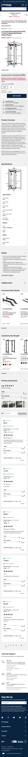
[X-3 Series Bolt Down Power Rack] (10, 346)
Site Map (20, 748)
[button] (22, 5)
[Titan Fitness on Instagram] (2, 718)
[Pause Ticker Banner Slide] (26, 15)
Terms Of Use (4, 746)
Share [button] (20, 457)
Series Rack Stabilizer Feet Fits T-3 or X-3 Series (9, 313)
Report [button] (17, 457)
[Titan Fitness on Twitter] (20, 718)
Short (4, 87)
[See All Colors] (12, 364)
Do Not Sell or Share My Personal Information (9, 748)
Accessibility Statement (5, 750)
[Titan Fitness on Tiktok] (26, 718)
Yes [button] (14, 457)
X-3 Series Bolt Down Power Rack (10, 359)
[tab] (22, 414)
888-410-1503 (22, 663)
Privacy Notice (10, 746)
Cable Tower (14, 14)
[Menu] (25, 5)
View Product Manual (7, 275)
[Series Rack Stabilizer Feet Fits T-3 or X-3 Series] (10, 301)
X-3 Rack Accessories (18, 20)
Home (2, 20)
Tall (11, 87)
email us (13, 684)
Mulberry (19, 113)
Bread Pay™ (21, 106)
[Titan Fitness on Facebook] (8, 718)
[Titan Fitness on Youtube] (14, 718)
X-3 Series (11, 20)
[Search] (24, 8)
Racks (6, 20)
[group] (14, 386)
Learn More (16, 102)
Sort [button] (2, 413)
